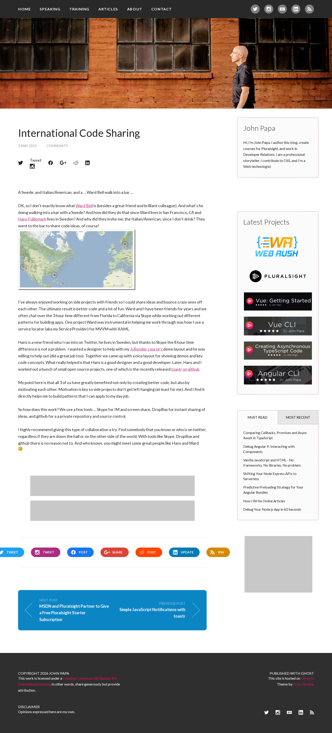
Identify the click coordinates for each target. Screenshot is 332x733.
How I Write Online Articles (264, 501)
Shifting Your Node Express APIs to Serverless (270, 476)
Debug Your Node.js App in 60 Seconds (272, 509)
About (134, 9)
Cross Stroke (303, 684)
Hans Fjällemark (32, 218)
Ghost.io (307, 678)
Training (79, 9)
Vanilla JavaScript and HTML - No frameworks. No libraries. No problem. (272, 462)
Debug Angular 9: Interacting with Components (269, 449)
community (57, 146)
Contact (161, 9)
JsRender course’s (146, 348)
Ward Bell (84, 205)
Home (24, 9)
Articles (108, 9)
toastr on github (185, 369)
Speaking (50, 9)
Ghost (307, 673)
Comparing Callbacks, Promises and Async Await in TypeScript (275, 435)
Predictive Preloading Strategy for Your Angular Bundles (273, 489)
